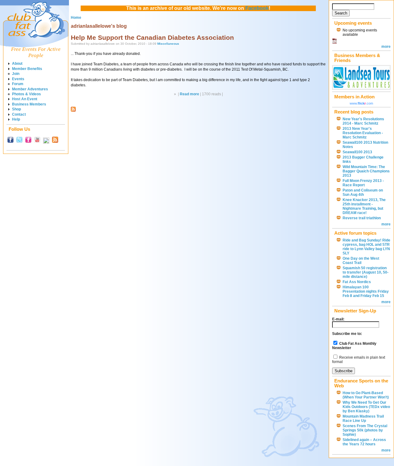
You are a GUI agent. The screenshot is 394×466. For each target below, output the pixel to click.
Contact (19, 114)
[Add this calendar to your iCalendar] (334, 42)
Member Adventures (30, 89)
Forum (17, 84)
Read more (189, 94)
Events (18, 79)
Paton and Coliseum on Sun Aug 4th (363, 192)
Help (16, 119)
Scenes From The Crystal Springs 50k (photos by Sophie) (365, 430)
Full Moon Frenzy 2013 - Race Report (363, 183)
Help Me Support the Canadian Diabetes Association (152, 37)
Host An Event (24, 99)
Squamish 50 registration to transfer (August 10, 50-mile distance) (365, 272)
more (386, 46)
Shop (16, 109)
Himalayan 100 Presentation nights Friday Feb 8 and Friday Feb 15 (366, 291)
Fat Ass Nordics (357, 282)
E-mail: (338, 319)
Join (15, 74)
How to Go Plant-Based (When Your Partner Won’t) (366, 395)
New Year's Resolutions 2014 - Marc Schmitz (363, 121)
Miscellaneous (168, 43)
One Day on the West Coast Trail (361, 260)
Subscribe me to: (347, 334)
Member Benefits (27, 69)
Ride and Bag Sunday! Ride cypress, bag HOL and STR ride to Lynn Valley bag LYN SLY (366, 246)
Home (76, 17)
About (17, 63)
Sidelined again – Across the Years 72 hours (364, 442)
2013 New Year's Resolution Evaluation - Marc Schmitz (363, 132)
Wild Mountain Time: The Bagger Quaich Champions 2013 (366, 171)
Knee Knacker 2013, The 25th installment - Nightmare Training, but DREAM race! (364, 206)
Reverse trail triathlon (362, 218)
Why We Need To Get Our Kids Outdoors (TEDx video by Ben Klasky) (366, 406)
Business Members (29, 104)
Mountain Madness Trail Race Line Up (363, 418)
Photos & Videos (26, 94)
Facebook (257, 8)
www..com (361, 103)
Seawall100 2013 (357, 152)
